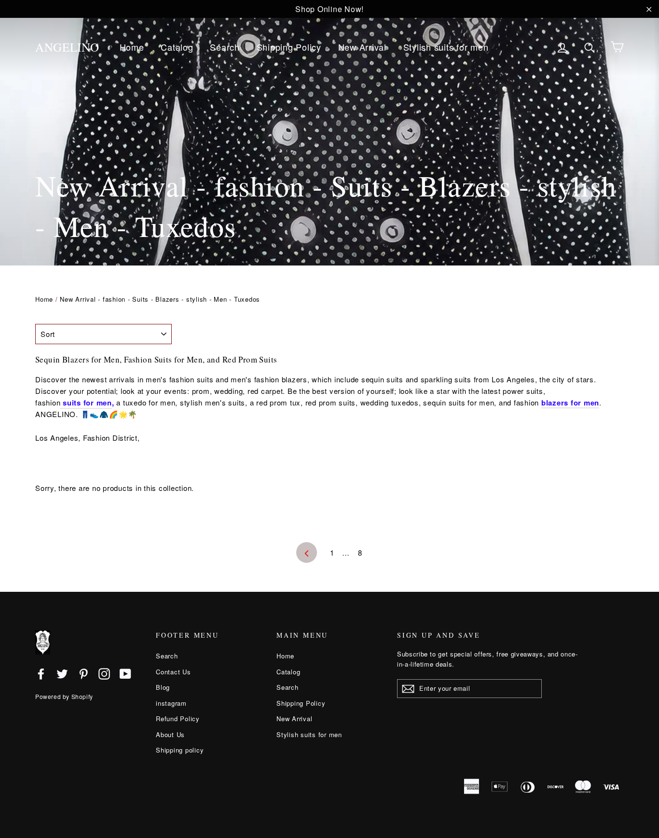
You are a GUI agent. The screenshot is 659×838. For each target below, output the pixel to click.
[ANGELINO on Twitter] (62, 673)
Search (225, 47)
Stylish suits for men (446, 47)
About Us (170, 734)
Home (132, 47)
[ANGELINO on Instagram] (104, 673)
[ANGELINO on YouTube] (125, 673)
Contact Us (173, 671)
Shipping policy (180, 749)
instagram (171, 703)
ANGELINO (67, 47)
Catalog (177, 47)
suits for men (86, 402)
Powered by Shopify (64, 696)
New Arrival (362, 47)
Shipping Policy (289, 47)
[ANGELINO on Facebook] (41, 673)
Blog (163, 687)
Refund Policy (178, 718)
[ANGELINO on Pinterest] (83, 673)
